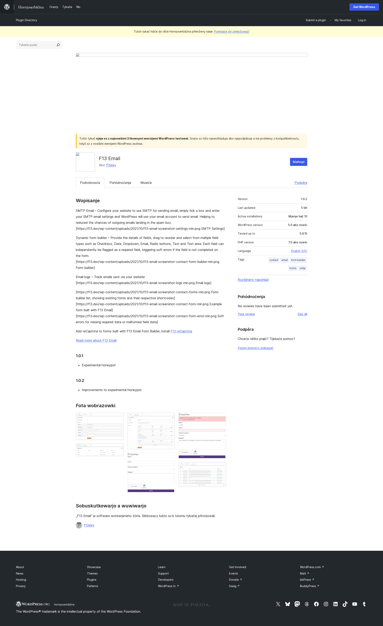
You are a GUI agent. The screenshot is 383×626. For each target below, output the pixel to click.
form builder (298, 260)
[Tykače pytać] (58, 45)
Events (233, 573)
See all (302, 314)
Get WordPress (364, 7)
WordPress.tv (168, 586)
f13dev (111, 165)
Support (163, 573)
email (284, 260)
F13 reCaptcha (181, 331)
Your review (246, 314)
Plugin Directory (26, 20)
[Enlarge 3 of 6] (170, 418)
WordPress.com (312, 567)
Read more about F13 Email (96, 340)
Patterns (92, 586)
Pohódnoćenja (120, 183)
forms (292, 268)
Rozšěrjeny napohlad (253, 280)
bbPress (307, 579)
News (19, 573)
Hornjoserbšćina (64, 604)
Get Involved (237, 567)
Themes (92, 573)
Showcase (94, 567)
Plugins (91, 579)
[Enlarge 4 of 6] (170, 458)
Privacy (21, 586)
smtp (303, 268)
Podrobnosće (90, 183)
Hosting (21, 579)
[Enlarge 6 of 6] (221, 468)
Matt (304, 573)
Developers (166, 579)
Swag (234, 586)
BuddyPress (309, 586)
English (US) (299, 251)
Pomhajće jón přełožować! (231, 31)
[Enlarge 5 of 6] (221, 418)
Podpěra (301, 183)
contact (273, 260)
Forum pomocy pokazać (255, 348)
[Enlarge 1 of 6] (118, 418)
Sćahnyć (299, 161)
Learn (161, 567)
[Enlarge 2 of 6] (118, 449)
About (20, 567)
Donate (235, 579)
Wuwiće (146, 183)
